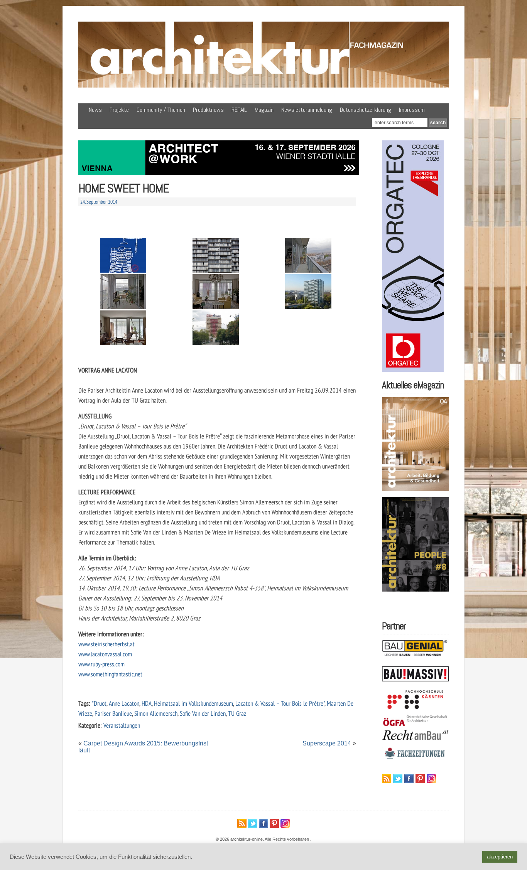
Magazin (264, 110)
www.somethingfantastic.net (110, 673)
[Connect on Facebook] (409, 778)
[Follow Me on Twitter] (397, 778)
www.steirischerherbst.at (106, 643)
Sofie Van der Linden (203, 713)
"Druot (99, 703)
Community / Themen (161, 110)
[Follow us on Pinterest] (420, 778)
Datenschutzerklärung (365, 110)
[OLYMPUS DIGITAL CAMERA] (215, 327)
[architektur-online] (263, 86)
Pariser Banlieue (113, 713)
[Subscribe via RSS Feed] (386, 778)
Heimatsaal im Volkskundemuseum (193, 703)
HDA (147, 703)
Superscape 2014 (326, 743)
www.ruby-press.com (101, 663)
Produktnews (208, 110)
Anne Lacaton (124, 703)
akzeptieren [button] (500, 857)
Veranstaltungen (121, 725)
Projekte (119, 110)
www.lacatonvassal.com (105, 653)
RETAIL (239, 110)
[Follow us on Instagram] (431, 778)
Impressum (412, 110)
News (95, 110)
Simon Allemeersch (155, 713)
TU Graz (237, 713)
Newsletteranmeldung (306, 110)
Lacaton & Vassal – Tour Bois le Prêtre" (279, 703)
